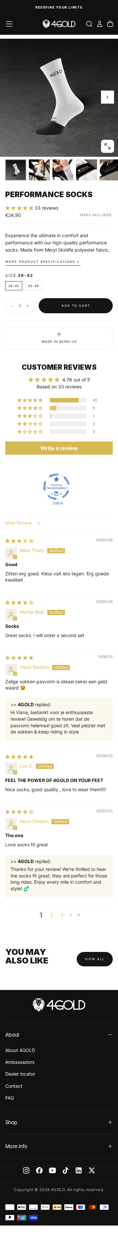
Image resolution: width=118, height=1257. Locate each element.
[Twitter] (92, 1170)
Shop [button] (11, 1122)
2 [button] (51, 914)
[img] (19, 541)
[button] (9, 24)
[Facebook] (39, 1170)
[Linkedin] (79, 1170)
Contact (13, 1086)
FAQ (9, 1098)
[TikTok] (65, 1170)
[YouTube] (52, 1170)
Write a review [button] (59, 448)
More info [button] (16, 1146)
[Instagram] (26, 1170)
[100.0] (56, 487)
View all (95, 959)
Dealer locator (20, 1074)
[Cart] (110, 24)
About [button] (12, 1034)
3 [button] (62, 914)
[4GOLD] (59, 1005)
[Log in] (100, 24)
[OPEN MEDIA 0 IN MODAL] (107, 146)
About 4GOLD (20, 1050)
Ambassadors (19, 1062)
